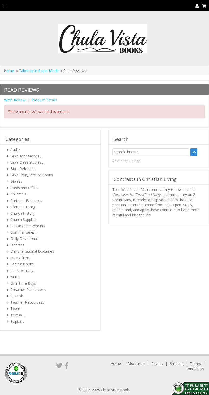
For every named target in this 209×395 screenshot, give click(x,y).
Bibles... (16, 181)
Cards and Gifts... (24, 187)
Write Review (14, 99)
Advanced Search (126, 160)
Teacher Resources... (27, 302)
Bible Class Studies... (27, 162)
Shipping (177, 363)
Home (9, 70)
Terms (195, 363)
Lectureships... (22, 270)
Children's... (19, 194)
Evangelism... (20, 257)
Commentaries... (23, 232)
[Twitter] (59, 365)
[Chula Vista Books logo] (102, 38)
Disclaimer (136, 363)
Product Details (44, 99)
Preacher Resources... (28, 289)
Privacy (157, 363)
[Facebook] (66, 365)
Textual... (17, 315)
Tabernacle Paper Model (39, 70)
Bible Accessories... (26, 155)
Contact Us (195, 368)
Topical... (17, 321)
